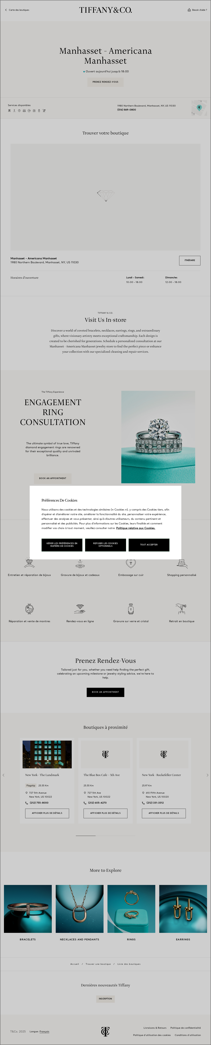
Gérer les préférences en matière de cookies (61, 545)
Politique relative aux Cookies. (135, 528)
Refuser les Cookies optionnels (105, 545)
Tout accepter (149, 545)
